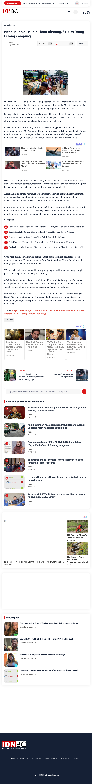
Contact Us (24, 759)
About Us (14, 759)
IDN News (16, 25)
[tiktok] (49, 767)
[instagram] (46, 767)
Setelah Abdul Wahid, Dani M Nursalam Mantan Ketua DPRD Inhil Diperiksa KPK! (56, 496)
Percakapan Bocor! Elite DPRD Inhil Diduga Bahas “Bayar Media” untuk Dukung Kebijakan (46, 227)
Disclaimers (65, 759)
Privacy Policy (36, 759)
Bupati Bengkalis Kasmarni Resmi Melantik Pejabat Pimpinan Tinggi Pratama (41, 232)
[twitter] (42, 767)
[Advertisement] (46, 591)
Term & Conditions (51, 759)
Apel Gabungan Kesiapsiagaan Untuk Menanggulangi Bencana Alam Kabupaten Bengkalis (46, 247)
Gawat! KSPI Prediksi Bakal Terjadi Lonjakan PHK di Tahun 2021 (46, 639)
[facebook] (38, 767)
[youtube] (53, 767)
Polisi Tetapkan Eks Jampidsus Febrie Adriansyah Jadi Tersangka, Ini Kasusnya (41, 242)
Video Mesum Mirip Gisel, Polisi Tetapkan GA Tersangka (43, 654)
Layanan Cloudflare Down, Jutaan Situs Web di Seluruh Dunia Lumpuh (38, 237)
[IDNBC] (10, 13)
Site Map (75, 759)
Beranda (7, 25)
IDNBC (41, 775)
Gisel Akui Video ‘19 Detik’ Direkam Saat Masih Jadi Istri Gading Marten (49, 623)
